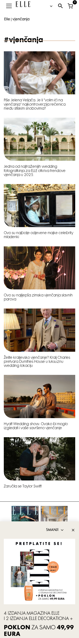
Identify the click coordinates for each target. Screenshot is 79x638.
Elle (7, 19)
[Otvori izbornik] (8, 6)
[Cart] (70, 6)
